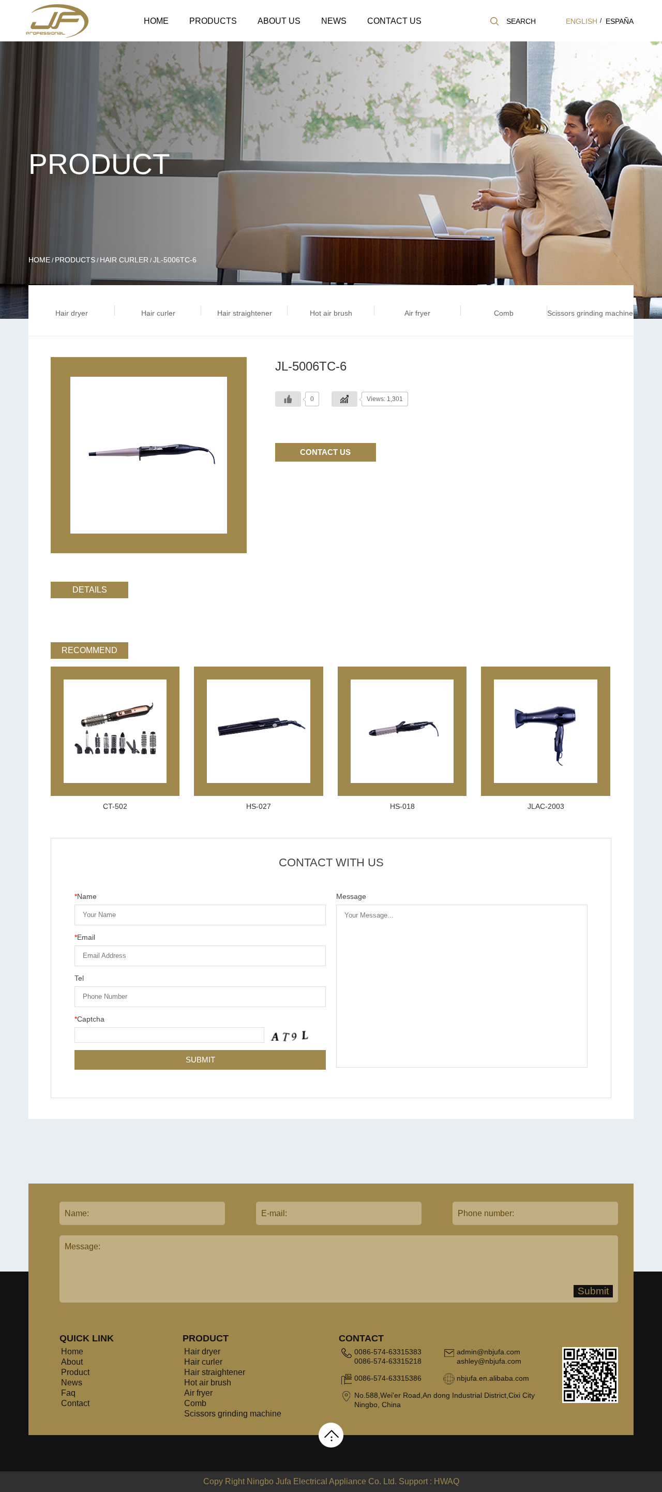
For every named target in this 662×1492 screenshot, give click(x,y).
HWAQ (446, 1481)
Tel (79, 978)
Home (156, 21)
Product (75, 1372)
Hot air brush (207, 1382)
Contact (75, 1403)
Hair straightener (228, 37)
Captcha (89, 1019)
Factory (296, 37)
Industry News (360, 38)
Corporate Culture (298, 38)
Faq (68, 1392)
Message (351, 896)
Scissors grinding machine (232, 1413)
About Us (279, 21)
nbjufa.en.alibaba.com (493, 1378)
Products (213, 21)
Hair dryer (206, 40)
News (334, 21)
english (581, 21)
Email (84, 937)
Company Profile (284, 40)
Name (85, 896)
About (72, 1361)
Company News (346, 40)
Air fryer (198, 1392)
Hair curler (229, 38)
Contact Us (394, 21)
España (620, 21)
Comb (195, 1403)
